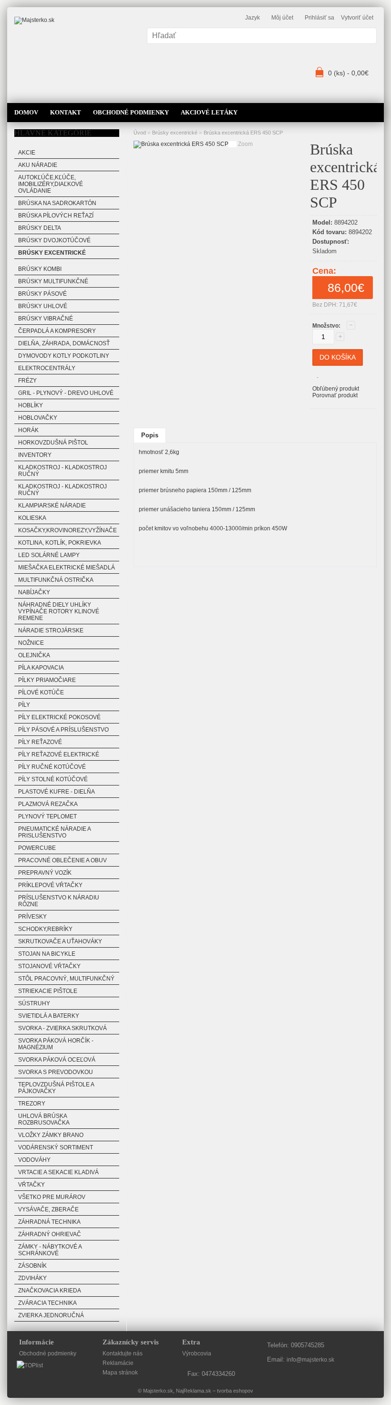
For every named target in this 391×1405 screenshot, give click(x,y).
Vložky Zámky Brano (50, 1135)
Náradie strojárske (50, 630)
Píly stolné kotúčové (53, 779)
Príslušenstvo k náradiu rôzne (58, 901)
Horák (28, 430)
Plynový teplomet (47, 816)
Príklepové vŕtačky (50, 885)
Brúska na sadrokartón (57, 203)
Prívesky (32, 916)
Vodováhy (34, 1160)
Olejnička (34, 655)
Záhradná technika (49, 1222)
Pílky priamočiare (47, 680)
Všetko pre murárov (51, 1197)
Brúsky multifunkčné (53, 281)
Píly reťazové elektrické (58, 754)
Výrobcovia (196, 1353)
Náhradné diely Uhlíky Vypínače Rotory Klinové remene (58, 611)
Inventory (34, 455)
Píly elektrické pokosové (59, 717)
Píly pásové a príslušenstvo (63, 729)
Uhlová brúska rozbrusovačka (44, 1119)
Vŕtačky (31, 1184)
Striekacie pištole (47, 991)
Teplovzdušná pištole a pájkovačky (56, 1088)
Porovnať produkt (335, 395)
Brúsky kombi (40, 269)
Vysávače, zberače (48, 1209)
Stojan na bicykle (46, 953)
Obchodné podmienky (47, 1353)
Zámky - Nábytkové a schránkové (50, 1250)
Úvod (140, 132)
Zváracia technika (47, 1303)
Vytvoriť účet (357, 17)
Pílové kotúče (41, 692)
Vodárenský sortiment (55, 1147)
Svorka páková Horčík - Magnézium (55, 1044)
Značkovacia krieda (49, 1290)
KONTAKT (65, 112)
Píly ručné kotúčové (52, 767)
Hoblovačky (37, 417)
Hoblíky (30, 405)
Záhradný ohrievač (49, 1234)
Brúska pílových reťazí (55, 215)
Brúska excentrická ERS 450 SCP (243, 132)
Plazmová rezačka (48, 804)
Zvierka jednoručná (51, 1315)
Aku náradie (37, 165)
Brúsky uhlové (42, 306)
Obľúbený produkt (335, 388)
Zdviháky (32, 1278)
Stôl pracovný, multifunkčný (66, 978)
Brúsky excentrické (52, 252)
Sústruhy (34, 1003)
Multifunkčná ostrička (55, 580)
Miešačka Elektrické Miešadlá (66, 567)
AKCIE (26, 152)
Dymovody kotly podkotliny (63, 355)
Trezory (31, 1103)
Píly (24, 705)
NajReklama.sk (193, 1391)
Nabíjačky (34, 592)
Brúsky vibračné (45, 318)
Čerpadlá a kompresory (57, 331)
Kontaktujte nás (123, 1353)
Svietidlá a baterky (48, 1015)
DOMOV (26, 112)
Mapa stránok (120, 1372)
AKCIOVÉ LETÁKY (209, 112)
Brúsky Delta (39, 228)
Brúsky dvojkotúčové (54, 240)
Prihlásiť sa (319, 17)
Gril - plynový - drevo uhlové (65, 393)
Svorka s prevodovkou (55, 1072)
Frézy (27, 380)
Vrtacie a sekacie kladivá (58, 1172)
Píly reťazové (40, 742)
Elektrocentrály (46, 368)
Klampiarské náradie (52, 505)
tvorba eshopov (235, 1391)
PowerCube (37, 848)
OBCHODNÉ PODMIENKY (131, 112)
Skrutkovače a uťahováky (60, 941)
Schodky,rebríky (45, 929)
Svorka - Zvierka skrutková (62, 1028)
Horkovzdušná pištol (53, 442)
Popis (149, 435)
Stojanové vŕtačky (49, 966)
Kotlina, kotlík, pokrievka (59, 542)
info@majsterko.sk (310, 1359)
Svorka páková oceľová (56, 1059)
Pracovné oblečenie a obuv (62, 860)
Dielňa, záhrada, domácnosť (64, 343)
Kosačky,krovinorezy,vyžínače (67, 530)
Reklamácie (118, 1363)
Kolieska (32, 518)
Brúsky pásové (42, 293)
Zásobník (32, 1265)
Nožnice (31, 643)
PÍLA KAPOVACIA (41, 667)
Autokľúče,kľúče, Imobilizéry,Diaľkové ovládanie (50, 184)
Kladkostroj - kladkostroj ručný (62, 470)
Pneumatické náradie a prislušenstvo (54, 832)
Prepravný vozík (45, 872)
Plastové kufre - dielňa (56, 791)
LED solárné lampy (49, 555)
